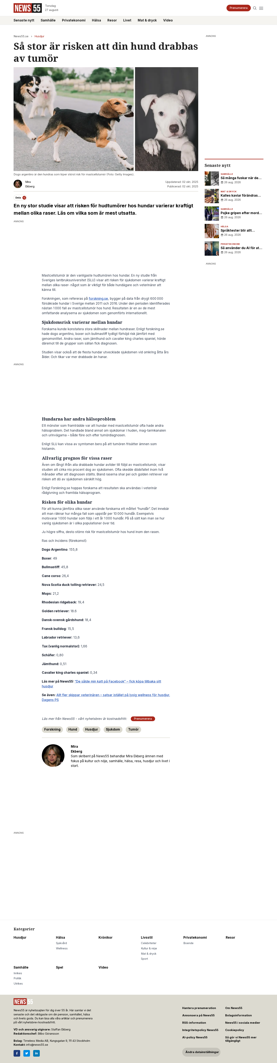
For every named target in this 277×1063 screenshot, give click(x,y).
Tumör (133, 729)
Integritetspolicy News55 (200, 1030)
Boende (188, 943)
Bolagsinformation (238, 1015)
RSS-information (194, 1022)
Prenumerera (239, 8)
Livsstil (147, 937)
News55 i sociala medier (242, 1022)
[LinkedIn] (36, 1053)
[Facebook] (17, 1053)
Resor (112, 20)
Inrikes (18, 973)
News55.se (21, 36)
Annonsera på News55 (198, 1015)
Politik (17, 978)
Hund (72, 729)
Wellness (62, 948)
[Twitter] (26, 1053)
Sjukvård (61, 943)
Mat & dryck (147, 20)
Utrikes (18, 983)
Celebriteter (148, 943)
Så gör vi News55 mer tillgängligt (241, 1039)
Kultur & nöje (149, 948)
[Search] (255, 8)
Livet (127, 20)
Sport (144, 958)
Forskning (52, 729)
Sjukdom (113, 729)
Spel (59, 967)
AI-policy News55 (194, 1037)
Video (168, 20)
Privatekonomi (74, 20)
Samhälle (48, 20)
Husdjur (39, 36)
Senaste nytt (24, 20)
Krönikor (105, 937)
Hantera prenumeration (199, 1008)
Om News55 (233, 1008)
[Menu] (261, 8)
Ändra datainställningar (202, 1052)
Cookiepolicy (234, 1030)
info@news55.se (37, 1044)
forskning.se (98, 298)
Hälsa (96, 20)
